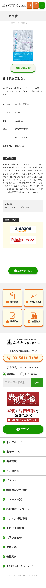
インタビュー (14, 470)
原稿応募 (11, 547)
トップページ (14, 442)
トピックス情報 (15, 528)
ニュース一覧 (14, 499)
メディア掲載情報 (16, 518)
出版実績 (11, 461)
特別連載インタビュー (19, 509)
